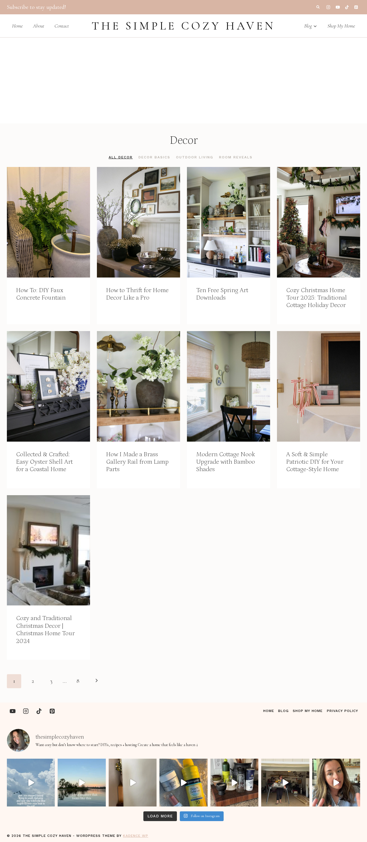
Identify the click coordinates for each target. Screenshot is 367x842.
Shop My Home (341, 26)
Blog (283, 711)
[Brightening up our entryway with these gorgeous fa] (133, 782)
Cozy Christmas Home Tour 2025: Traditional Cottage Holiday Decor (316, 298)
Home (17, 26)
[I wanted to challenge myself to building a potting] (285, 782)
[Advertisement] (183, 80)
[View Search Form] (318, 7)
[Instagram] (328, 7)
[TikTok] (347, 7)
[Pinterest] (356, 7)
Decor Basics (154, 157)
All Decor (121, 157)
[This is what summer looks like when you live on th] (82, 782)
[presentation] (48, 222)
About (38, 26)
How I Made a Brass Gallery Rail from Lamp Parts (137, 462)
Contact (61, 26)
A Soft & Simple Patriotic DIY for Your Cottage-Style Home (314, 462)
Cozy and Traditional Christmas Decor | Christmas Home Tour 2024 (45, 629)
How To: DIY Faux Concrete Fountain (41, 294)
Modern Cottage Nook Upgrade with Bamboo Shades (225, 462)
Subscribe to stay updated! (36, 7)
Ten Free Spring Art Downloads (222, 294)
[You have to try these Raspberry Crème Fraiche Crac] (336, 782)
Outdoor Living (194, 157)
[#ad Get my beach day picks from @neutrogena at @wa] (183, 782)
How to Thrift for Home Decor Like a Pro (137, 294)
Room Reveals (236, 157)
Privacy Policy (342, 711)
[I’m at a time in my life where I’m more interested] (234, 782)
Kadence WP (135, 836)
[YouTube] (338, 7)
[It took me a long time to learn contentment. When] (31, 782)
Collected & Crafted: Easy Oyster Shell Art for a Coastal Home (44, 462)
